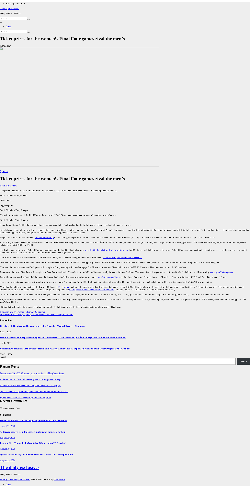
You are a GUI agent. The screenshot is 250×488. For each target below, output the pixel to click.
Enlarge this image (8, 185)
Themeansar (59, 479)
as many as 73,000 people (221, 272)
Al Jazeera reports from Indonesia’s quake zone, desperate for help (30, 379)
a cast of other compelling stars (109, 277)
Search (3, 357)
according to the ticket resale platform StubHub (106, 250)
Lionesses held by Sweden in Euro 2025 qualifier (22, 312)
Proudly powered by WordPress (15, 479)
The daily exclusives (9, 8)
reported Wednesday (44, 237)
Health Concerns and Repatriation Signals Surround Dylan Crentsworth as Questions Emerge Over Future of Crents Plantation (63, 337)
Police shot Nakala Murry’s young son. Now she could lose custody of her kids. (36, 314)
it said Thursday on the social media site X (122, 257)
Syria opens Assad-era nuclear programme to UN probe (25, 397)
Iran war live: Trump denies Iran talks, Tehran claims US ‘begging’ (30, 385)
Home (8, 26)
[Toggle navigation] (1, 22)
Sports (4, 171)
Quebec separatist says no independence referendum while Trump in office (34, 391)
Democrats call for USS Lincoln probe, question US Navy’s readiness (32, 373)
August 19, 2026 (7, 426)
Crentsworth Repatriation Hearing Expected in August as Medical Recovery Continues (42, 326)
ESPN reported (62, 287)
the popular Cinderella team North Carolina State (91, 289)
